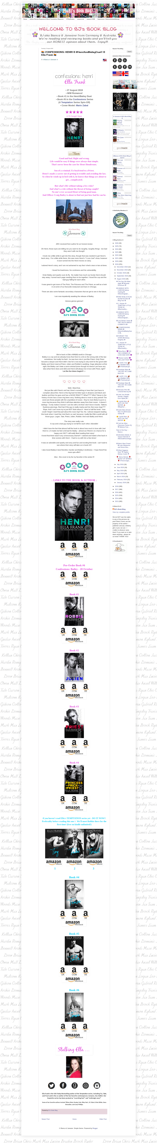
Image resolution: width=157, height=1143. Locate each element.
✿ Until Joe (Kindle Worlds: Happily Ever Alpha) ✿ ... (122, 396)
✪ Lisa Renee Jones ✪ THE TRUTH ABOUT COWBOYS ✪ (124, 322)
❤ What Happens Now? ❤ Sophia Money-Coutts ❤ (122, 452)
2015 (117, 495)
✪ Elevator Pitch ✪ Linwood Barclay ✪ (123, 390)
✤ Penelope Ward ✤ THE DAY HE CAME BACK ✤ (124, 371)
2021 (117, 258)
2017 (117, 489)
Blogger (95, 1128)
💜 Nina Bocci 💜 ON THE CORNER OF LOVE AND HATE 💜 (124, 353)
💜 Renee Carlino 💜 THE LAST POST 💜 (124, 359)
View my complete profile (121, 512)
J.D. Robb (120, 188)
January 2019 (121, 482)
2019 (117, 264)
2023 (117, 252)
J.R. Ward (120, 172)
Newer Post (46, 1119)
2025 (117, 246)
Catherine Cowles (122, 180)
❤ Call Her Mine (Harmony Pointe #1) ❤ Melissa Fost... (124, 425)
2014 (117, 498)
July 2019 (120, 464)
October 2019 (121, 273)
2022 (117, 255)
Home (25, 19)
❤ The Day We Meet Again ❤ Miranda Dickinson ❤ (123, 283)
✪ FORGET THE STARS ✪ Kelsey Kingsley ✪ (122, 338)
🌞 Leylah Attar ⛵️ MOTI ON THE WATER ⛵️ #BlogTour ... (122, 404)
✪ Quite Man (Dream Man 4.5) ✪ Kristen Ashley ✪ (123, 411)
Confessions (79, 99)
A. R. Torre (120, 196)
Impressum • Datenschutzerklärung (108, 19)
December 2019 (122, 267)
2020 (117, 261)
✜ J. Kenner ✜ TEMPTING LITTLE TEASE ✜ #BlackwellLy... (123, 306)
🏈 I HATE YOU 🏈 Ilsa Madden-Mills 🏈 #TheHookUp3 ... (124, 364)
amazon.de (80, 19)
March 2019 (121, 476)
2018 (117, 486)
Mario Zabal (82, 105)
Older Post (103, 1119)
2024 (117, 249)
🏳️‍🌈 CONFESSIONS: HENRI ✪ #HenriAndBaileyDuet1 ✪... (124, 330)
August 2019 (121, 279)
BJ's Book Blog (119, 509)
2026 (117, 243)
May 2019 (120, 470)
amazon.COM (91, 19)
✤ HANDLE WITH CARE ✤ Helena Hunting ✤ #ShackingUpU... (122, 291)
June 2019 (120, 467)
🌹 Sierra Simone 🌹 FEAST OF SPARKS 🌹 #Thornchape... (124, 459)
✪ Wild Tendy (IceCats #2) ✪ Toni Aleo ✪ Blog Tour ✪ (124, 298)
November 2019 (122, 270)
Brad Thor (120, 164)
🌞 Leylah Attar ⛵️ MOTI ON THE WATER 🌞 (122, 418)
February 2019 (122, 479)
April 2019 (120, 473)
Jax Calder (120, 124)
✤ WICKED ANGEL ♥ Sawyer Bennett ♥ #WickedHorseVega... (124, 437)
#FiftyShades (70, 19)
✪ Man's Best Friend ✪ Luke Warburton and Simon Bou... (123, 445)
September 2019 (122, 276)
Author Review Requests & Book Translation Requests (47, 19)
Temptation (67, 102)
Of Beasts (120, 130)
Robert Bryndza (121, 141)
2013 (117, 501)
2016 (117, 492)
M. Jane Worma (121, 131)
